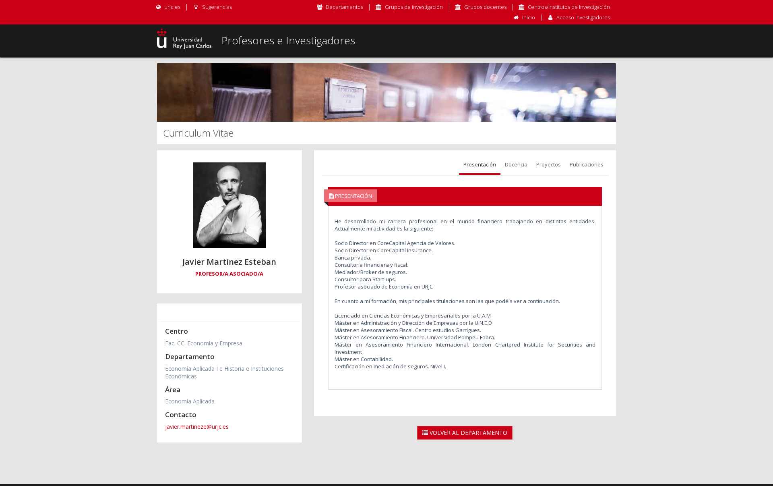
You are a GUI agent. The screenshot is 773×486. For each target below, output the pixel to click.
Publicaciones (587, 164)
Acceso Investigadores (583, 17)
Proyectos (548, 164)
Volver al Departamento (467, 432)
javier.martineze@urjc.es (197, 426)
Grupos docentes (485, 6)
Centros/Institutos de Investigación (569, 6)
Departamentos (344, 6)
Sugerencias (216, 6)
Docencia (516, 164)
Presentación (479, 164)
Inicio (528, 17)
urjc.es (171, 6)
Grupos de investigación (414, 6)
